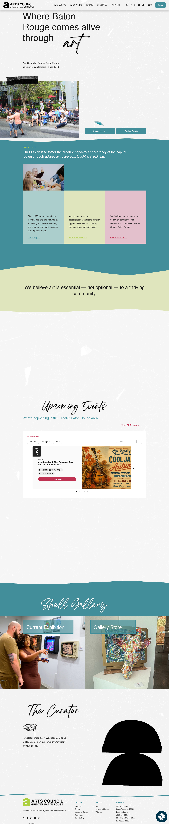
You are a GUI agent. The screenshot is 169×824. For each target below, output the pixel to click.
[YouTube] (139, 5)
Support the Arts (100, 131)
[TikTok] (143, 5)
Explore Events (131, 131)
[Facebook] (131, 5)
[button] (134, 468)
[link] (57, 479)
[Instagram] (127, 5)
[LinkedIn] (135, 5)
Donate (160, 5)
